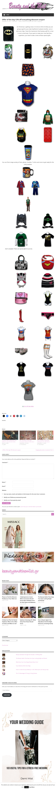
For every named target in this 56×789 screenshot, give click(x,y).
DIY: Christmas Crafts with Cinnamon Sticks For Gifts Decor (27, 441)
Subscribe (7, 695)
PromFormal (5, 645)
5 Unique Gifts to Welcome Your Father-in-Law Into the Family (9, 441)
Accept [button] (26, 787)
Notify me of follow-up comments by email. (15, 497)
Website (4, 490)
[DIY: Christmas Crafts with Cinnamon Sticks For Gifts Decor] (28, 435)
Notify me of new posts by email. (12, 500)
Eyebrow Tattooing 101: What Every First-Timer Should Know (28, 621)
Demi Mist (14, 21)
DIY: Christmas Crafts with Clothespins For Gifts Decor (43, 441)
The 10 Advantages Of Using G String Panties (26, 673)
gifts (30, 21)
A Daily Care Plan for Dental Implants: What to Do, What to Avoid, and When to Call (9, 621)
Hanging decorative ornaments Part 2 (44, 450)
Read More (31, 787)
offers (35, 21)
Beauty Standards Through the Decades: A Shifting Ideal (29, 654)
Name (4, 482)
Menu (7, 14)
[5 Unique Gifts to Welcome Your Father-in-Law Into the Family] (10, 435)
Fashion (24, 21)
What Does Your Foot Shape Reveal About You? (27, 662)
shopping (39, 21)
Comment (5, 462)
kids (33, 21)
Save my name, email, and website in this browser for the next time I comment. (24, 494)
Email (4, 486)
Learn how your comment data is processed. (30, 506)
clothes (20, 21)
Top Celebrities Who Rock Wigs (23, 665)
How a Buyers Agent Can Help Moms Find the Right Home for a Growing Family (45, 621)
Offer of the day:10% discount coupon (12, 450)
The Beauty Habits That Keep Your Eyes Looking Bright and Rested (46, 598)
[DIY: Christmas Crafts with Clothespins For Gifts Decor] (45, 435)
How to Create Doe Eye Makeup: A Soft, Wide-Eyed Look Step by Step (32, 669)
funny (27, 21)
